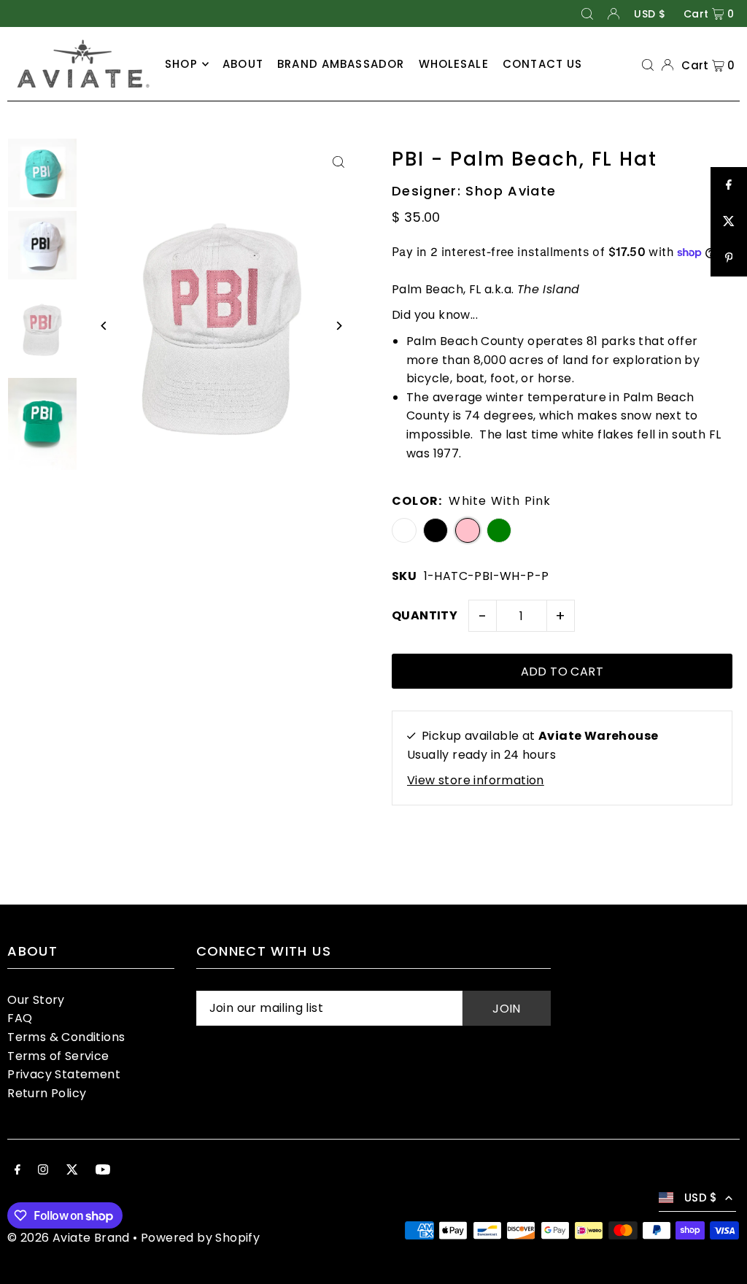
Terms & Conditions (66, 1037)
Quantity (424, 615)
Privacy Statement (63, 1074)
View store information (475, 780)
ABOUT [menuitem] (242, 63)
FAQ (19, 1018)
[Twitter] (72, 1170)
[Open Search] (587, 13)
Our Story (36, 999)
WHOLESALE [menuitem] (454, 63)
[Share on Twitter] (729, 222)
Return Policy (46, 1093)
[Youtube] (103, 1170)
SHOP (181, 63)
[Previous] (104, 325)
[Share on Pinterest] (729, 258)
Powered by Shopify (200, 1237)
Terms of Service (58, 1056)
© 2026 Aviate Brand (68, 1237)
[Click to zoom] (338, 161)
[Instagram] (43, 1170)
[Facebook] (17, 1170)
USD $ (649, 14)
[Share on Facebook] (729, 185)
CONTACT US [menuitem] (542, 63)
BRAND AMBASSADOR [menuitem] (340, 63)
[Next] (338, 325)
